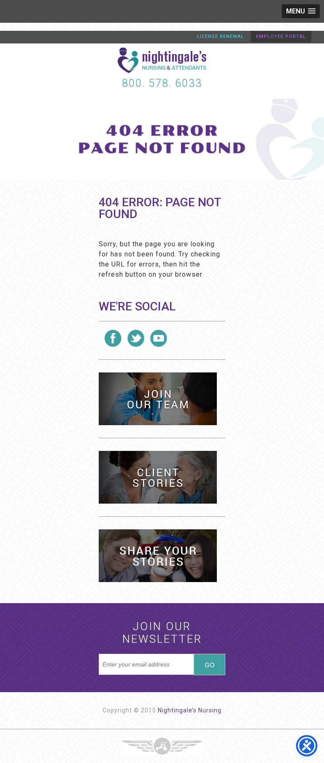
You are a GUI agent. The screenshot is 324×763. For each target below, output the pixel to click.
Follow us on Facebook (113, 338)
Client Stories (158, 477)
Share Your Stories (158, 555)
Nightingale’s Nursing (189, 710)
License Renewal (220, 36)
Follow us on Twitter (135, 338)
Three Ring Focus (162, 746)
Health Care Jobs (158, 398)
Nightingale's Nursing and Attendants (162, 60)
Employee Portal (281, 36)
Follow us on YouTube (158, 338)
